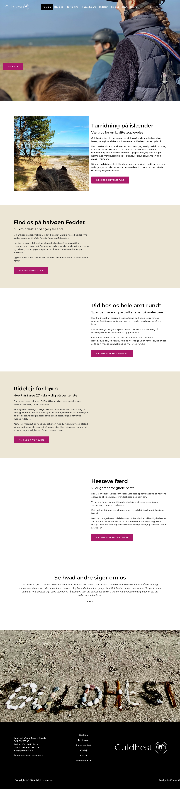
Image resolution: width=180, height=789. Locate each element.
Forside (47, 7)
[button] (15, 598)
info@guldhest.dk (23, 750)
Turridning (73, 7)
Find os (115, 7)
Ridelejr (103, 7)
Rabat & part (89, 7)
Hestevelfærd (129, 7)
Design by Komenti (169, 780)
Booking (58, 7)
